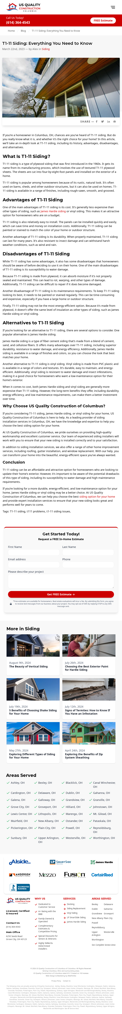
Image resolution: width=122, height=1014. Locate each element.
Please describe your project (26, 571)
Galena (8, 988)
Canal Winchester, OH (104, 784)
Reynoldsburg (98, 927)
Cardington (90, 986)
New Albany (97, 918)
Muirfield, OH (19, 821)
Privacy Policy (56, 981)
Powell (95, 922)
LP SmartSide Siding (76, 917)
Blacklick (69, 986)
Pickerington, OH (21, 828)
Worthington (98, 939)
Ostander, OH (74, 821)
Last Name (69, 547)
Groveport (109, 913)
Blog (23, 30)
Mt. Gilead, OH (102, 814)
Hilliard (54, 988)
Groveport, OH (47, 807)
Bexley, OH (45, 782)
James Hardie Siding (76, 921)
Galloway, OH (46, 800)
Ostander (11, 991)
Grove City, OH (20, 807)
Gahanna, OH (101, 793)
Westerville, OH (75, 838)
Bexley (95, 904)
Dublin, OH (73, 793)
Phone (66, 559)
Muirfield (103, 988)
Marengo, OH (74, 814)
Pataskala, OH (102, 821)
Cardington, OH (20, 793)
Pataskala (18, 991)
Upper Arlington (69, 991)
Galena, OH (18, 800)
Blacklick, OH (74, 782)
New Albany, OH (48, 821)
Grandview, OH (75, 800)
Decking (70, 904)
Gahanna (108, 909)
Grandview (97, 913)
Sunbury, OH (19, 838)
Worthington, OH (104, 838)
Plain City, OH (46, 828)
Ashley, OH (18, 782)
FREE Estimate (103, 20)
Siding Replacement (76, 908)
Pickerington (27, 991)
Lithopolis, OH (47, 814)
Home (11, 30)
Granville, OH (101, 800)
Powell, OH (73, 828)
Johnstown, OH (102, 807)
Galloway (15, 988)
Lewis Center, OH (21, 814)
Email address (17, 559)
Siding (46, 49)
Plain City (108, 918)
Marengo (87, 988)
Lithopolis (79, 988)
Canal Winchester (79, 986)
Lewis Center (70, 988)
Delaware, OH (46, 793)
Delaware (108, 904)
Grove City (39, 988)
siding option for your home (97, 496)
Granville (31, 988)
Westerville (109, 932)
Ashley (57, 986)
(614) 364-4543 (18, 22)
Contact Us (67, 981)
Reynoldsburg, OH (102, 830)
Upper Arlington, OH (48, 840)
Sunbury (59, 991)
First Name (15, 547)
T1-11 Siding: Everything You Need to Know (56, 30)
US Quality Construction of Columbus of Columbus (56, 968)
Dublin (95, 909)
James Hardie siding (53, 211)
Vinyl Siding (72, 913)
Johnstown (61, 988)
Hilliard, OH (73, 807)
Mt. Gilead (95, 988)
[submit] (61, 594)
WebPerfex (72, 976)
